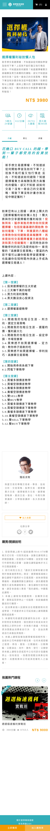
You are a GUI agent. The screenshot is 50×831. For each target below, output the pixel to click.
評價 (40, 138)
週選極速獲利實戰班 (14, 724)
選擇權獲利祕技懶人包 (20, 5)
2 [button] (23, 732)
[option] (25, 711)
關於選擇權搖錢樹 (25, 820)
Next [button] (44, 680)
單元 (25, 138)
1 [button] (19, 732)
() (40, 4)
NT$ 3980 (37, 100)
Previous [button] (37, 680)
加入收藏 (26, 518)
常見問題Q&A (25, 824)
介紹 (10, 138)
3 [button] (27, 732)
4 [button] (31, 732)
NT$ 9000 (40, 730)
